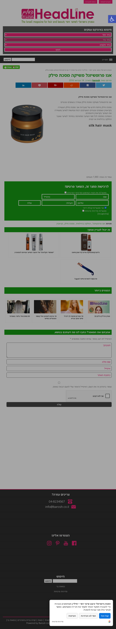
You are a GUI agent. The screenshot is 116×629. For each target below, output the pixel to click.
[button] (112, 19)
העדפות (72, 615)
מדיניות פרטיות (57, 621)
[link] (109, 622)
